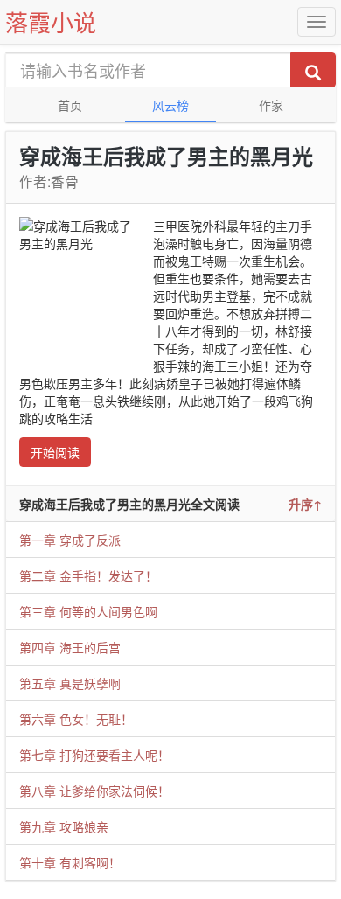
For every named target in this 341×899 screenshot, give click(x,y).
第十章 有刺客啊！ (70, 862)
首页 (70, 105)
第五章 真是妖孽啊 (70, 683)
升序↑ (305, 503)
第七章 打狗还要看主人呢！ (94, 754)
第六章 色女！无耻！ (76, 719)
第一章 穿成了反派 (70, 539)
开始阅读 (55, 452)
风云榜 (170, 105)
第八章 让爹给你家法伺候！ (94, 790)
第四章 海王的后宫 (70, 647)
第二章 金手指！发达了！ (88, 575)
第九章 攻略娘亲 (63, 826)
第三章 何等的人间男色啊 (88, 611)
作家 (271, 105)
